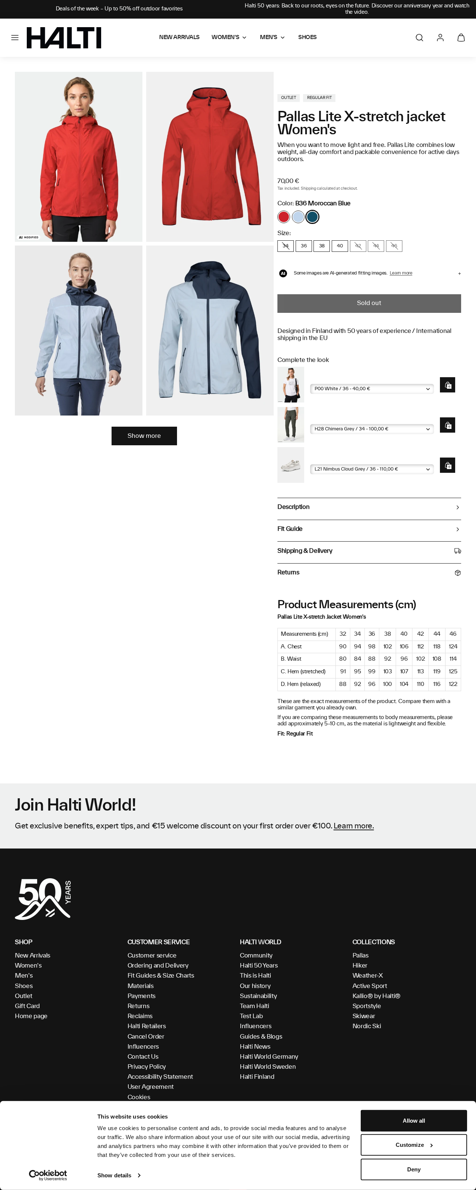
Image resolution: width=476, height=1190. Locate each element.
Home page (31, 1016)
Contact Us (143, 1057)
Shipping (308, 188)
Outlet (23, 996)
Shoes (23, 986)
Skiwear (364, 1016)
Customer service (152, 956)
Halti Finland (257, 1077)
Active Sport (370, 986)
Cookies (139, 1097)
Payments (141, 996)
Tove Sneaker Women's (341, 458)
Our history (255, 986)
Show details (114, 1175)
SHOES (307, 37)
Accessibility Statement (160, 1077)
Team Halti (254, 1006)
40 (339, 246)
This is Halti (255, 976)
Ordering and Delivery (158, 966)
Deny (414, 1169)
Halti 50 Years (259, 966)
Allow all (414, 1120)
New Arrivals (32, 956)
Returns (138, 1006)
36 (303, 246)
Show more (144, 436)
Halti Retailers (147, 1026)
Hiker (360, 966)
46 (394, 246)
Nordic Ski (367, 1026)
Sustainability (258, 996)
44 (376, 246)
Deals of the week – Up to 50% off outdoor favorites (119, 9)
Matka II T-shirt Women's (343, 378)
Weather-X (368, 976)
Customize (410, 1145)
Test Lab (251, 1016)
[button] (15, 37)
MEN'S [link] (268, 37)
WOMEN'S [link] (225, 37)
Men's (23, 976)
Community (256, 956)
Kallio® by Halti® (377, 996)
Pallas (361, 956)
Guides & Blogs (261, 1037)
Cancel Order (146, 1037)
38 (322, 246)
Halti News (255, 1047)
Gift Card (27, 1006)
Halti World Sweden (268, 1067)
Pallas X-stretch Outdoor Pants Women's (363, 418)
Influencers (143, 1047)
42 (358, 246)
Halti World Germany (269, 1057)
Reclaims (140, 1016)
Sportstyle (367, 1006)
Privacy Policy (147, 1067)
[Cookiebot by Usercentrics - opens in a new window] (48, 1175)
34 (285, 246)
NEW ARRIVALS (179, 37)
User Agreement (151, 1087)
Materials (141, 986)
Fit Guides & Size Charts (161, 976)
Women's (28, 966)
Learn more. (354, 826)
